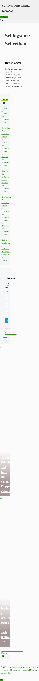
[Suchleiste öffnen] (2, 20)
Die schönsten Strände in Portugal (5, 151)
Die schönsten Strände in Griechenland (6, 191)
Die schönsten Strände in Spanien (5, 136)
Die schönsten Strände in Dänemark (5, 220)
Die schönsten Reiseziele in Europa (25, 667)
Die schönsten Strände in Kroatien (5, 165)
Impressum (6, 670)
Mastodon (25, 670)
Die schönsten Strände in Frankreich (5, 205)
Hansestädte (6, 251)
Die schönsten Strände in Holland (5, 234)
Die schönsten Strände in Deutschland (6, 122)
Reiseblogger (13, 62)
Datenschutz (15, 670)
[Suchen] (3, 656)
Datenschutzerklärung (11, 334)
